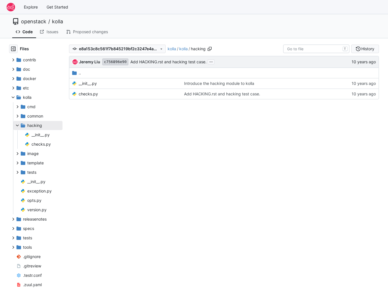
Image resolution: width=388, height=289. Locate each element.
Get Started (57, 7)
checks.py (88, 93)
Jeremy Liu (89, 61)
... (211, 61)
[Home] (11, 7)
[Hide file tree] (13, 49)
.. (80, 72)
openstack (33, 21)
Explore (31, 7)
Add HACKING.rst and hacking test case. (168, 61)
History (367, 48)
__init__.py (88, 83)
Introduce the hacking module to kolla (219, 83)
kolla (57, 21)
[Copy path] (210, 49)
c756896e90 (115, 62)
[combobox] (316, 49)
